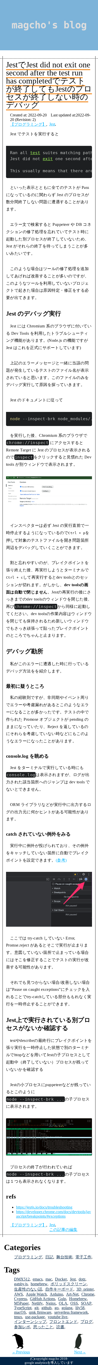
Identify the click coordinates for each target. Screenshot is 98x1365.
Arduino (56, 1294)
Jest (52, 124)
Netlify (37, 1303)
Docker (61, 1279)
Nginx (51, 1303)
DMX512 (22, 1279)
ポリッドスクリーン (69, 1284)
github (46, 1308)
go (57, 1308)
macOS (20, 1312)
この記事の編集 (63, 1229)
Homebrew (78, 1299)
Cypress (20, 1299)
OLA (63, 1303)
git (36, 1308)
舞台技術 (64, 1257)
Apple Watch (36, 1294)
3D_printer (85, 1289)
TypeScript (22, 1308)
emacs (37, 1279)
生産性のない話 (28, 1289)
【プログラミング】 (28, 124)
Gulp (62, 1299)
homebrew (39, 1284)
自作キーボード (59, 1289)
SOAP (86, 1303)
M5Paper (21, 1303)
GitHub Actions (42, 1299)
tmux (18, 1317)
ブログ (86, 1321)
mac (48, 1279)
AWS (18, 1294)
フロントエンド (63, 1321)
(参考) (61, 860)
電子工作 (83, 1257)
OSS (74, 1303)
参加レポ (22, 1327)
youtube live (57, 1317)
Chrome (87, 1294)
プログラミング (28, 1257)
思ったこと (43, 1327)
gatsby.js (21, 1284)
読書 (60, 1327)
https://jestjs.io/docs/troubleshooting (44, 1207)
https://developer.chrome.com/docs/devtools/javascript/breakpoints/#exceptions (53, 1214)
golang (67, 1308)
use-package (35, 1317)
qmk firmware (40, 1312)
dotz (82, 1279)
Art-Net (72, 1294)
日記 (49, 1257)
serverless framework (71, 1312)
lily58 (79, 1308)
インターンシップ (30, 1321)
